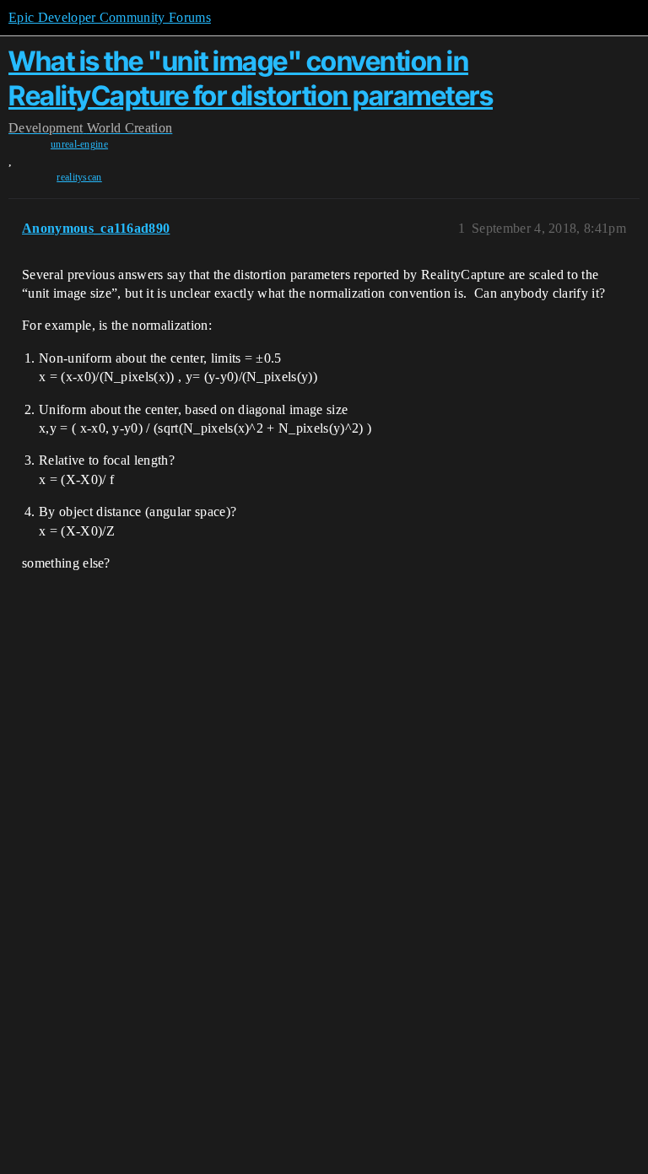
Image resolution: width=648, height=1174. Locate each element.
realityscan (79, 177)
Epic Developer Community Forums (109, 17)
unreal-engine (79, 144)
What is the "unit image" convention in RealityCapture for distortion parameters (250, 78)
